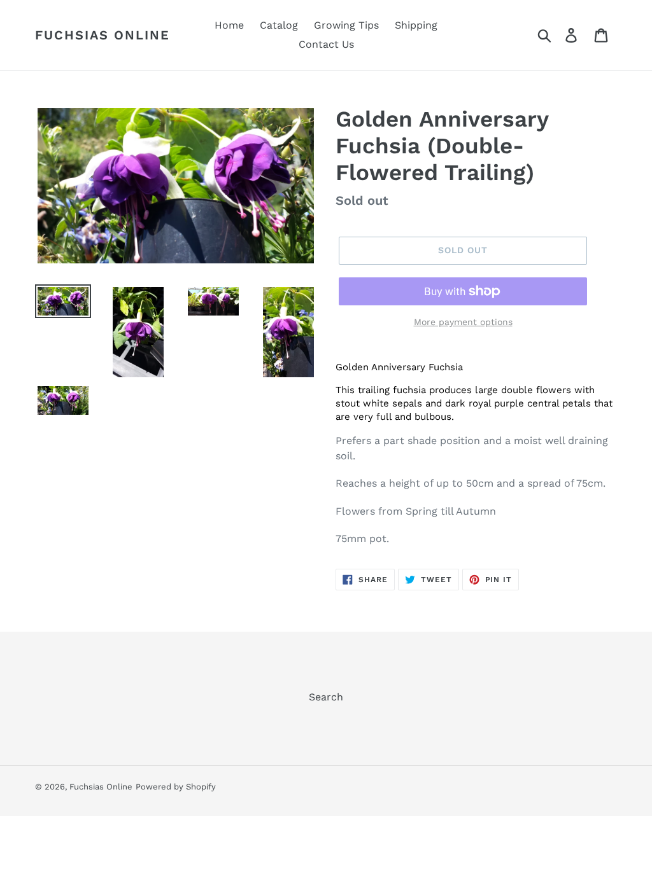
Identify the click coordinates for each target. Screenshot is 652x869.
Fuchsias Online (102, 35)
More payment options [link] (463, 322)
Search (326, 697)
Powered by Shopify (176, 786)
